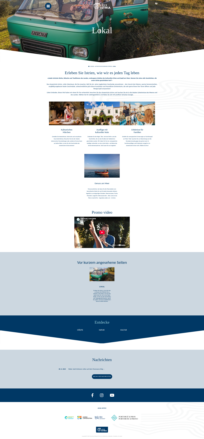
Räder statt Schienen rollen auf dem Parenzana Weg (85, 369)
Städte (80, 330)
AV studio (120, 436)
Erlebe (92, 66)
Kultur (123, 330)
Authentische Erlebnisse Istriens (103, 66)
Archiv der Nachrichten (102, 376)
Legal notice (102, 408)
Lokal (114, 66)
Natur (102, 330)
